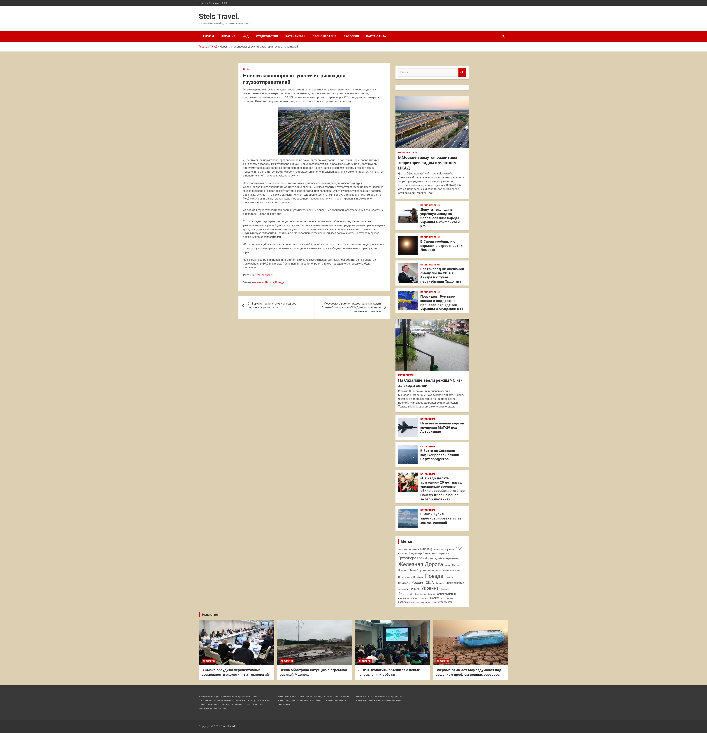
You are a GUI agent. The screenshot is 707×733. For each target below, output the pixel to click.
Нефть (438, 570)
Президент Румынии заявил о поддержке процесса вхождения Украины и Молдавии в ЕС (442, 302)
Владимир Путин (419, 553)
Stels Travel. (219, 16)
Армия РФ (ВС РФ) (420, 549)
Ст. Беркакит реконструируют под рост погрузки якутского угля (273, 305)
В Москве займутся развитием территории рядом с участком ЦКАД (427, 162)
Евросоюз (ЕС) (452, 558)
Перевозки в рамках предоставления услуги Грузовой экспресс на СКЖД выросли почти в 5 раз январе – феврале (351, 307)
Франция (444, 589)
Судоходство (267, 36)
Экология (351, 36)
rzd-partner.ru (265, 275)
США (430, 582)
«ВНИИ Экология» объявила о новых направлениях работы (389, 672)
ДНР (430, 558)
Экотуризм (420, 594)
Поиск (462, 72)
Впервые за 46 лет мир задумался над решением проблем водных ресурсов (468, 672)
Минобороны (418, 570)
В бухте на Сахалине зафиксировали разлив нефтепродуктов (439, 455)
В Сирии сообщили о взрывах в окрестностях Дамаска (441, 245)
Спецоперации (455, 583)
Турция (415, 588)
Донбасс (439, 558)
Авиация (228, 36)
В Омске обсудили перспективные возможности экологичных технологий (235, 672)
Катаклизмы (295, 36)
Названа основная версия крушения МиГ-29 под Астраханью (442, 427)
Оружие (447, 570)
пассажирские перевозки (424, 602)
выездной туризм (407, 598)
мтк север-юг (447, 598)
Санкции (439, 583)
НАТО (431, 570)
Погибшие (418, 577)
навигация (404, 602)
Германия (444, 553)
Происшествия (324, 36)
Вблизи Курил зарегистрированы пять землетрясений (440, 518)
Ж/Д (246, 36)
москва (434, 597)
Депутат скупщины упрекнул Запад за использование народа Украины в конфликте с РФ (440, 217)
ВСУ (458, 549)
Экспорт (432, 594)
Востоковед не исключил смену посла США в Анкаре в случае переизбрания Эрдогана (442, 275)
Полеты (449, 577)
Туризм (208, 36)
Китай (456, 565)
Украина (430, 588)
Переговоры (405, 577)
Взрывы (402, 553)
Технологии (403, 589)
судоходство (445, 602)
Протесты (404, 583)
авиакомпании (446, 594)
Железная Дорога (263, 282)
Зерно (447, 565)
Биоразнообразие (444, 549)
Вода (434, 553)
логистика (424, 598)
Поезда (279, 282)
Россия (417, 582)
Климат (403, 570)
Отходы (456, 570)
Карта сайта (376, 36)
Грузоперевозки (412, 558)
